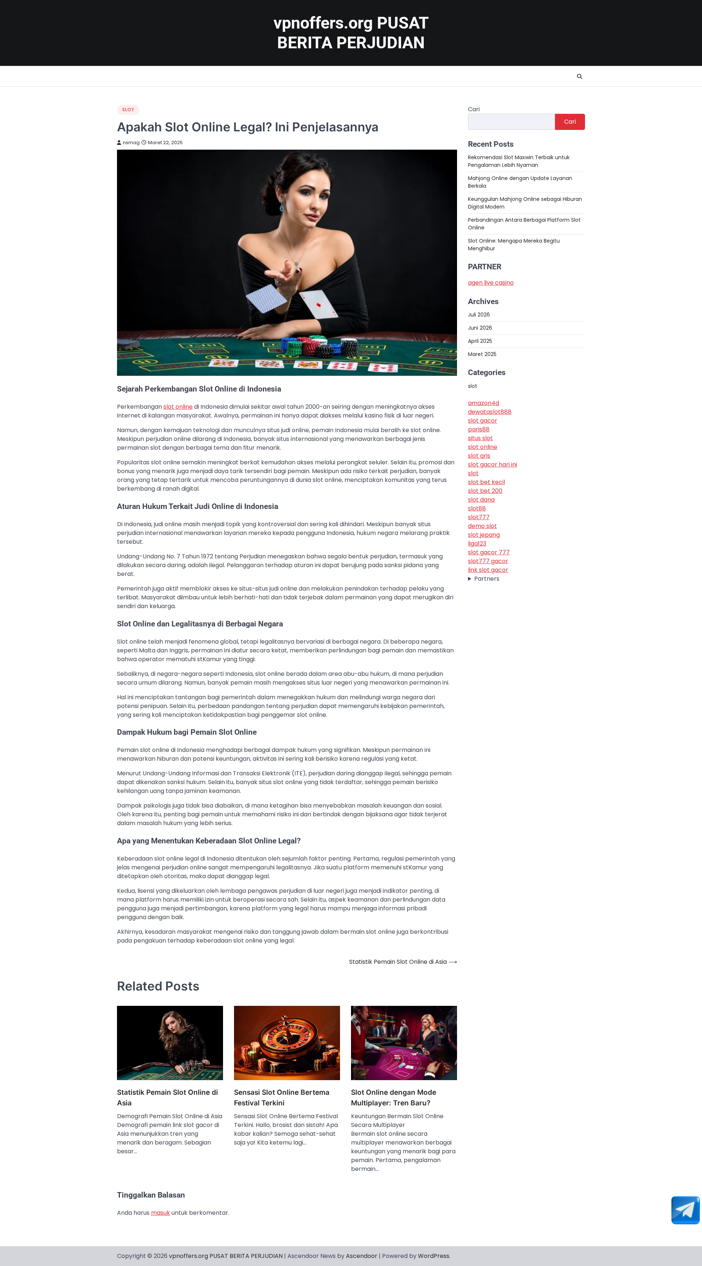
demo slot (482, 526)
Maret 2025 (482, 354)
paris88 (479, 429)
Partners (486, 578)
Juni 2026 (480, 328)
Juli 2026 (479, 315)
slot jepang (484, 535)
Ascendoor (361, 1256)
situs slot (480, 438)
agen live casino (491, 282)
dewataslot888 (490, 412)
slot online (178, 406)
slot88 (477, 508)
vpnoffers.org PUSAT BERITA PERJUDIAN (351, 32)
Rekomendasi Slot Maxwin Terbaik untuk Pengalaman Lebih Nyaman (519, 161)
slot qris (479, 456)
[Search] (579, 76)
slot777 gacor (488, 561)
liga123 (477, 543)
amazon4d (483, 403)
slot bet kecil (486, 482)
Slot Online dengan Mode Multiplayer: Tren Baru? (393, 1097)
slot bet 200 (485, 491)
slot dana (481, 499)
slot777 (479, 517)
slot (128, 109)
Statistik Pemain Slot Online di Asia (167, 1097)
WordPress (433, 1256)
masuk (160, 1213)
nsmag (131, 142)
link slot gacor (488, 570)
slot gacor (482, 420)
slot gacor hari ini (492, 464)
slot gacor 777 (489, 552)
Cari (474, 109)
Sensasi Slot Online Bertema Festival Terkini (281, 1097)
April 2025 (480, 341)
